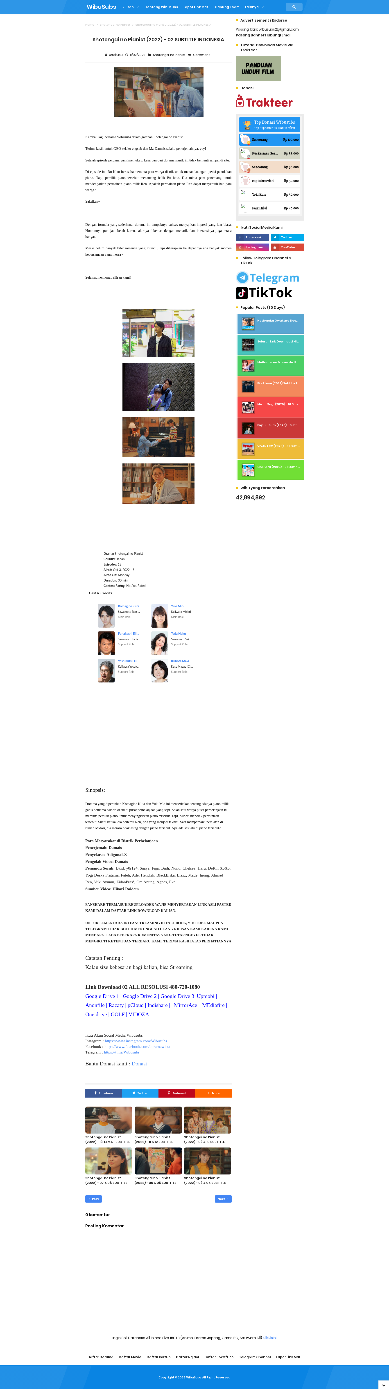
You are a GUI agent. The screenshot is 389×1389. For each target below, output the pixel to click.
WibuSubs (193, 1377)
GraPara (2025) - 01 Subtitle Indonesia (287, 467)
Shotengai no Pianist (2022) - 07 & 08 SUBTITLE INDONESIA (106, 1183)
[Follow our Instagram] (252, 247)
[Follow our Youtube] (287, 247)
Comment (201, 55)
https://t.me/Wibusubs (122, 1052)
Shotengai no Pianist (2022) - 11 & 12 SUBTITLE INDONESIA (154, 1142)
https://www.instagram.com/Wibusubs (136, 1041)
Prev (95, 1199)
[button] (213, 1093)
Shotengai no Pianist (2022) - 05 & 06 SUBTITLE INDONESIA (155, 1183)
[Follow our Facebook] (252, 237)
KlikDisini (269, 1337)
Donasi (139, 1064)
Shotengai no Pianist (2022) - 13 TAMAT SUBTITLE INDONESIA (107, 1142)
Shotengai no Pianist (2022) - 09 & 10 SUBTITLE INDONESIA (204, 1142)
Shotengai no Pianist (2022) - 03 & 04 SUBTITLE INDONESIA (205, 1183)
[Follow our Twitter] (287, 237)
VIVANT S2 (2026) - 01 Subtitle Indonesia (288, 446)
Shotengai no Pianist (169, 55)
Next (222, 1199)
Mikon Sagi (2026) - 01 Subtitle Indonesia (289, 404)
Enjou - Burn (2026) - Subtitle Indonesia (287, 425)
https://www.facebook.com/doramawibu (137, 1046)
